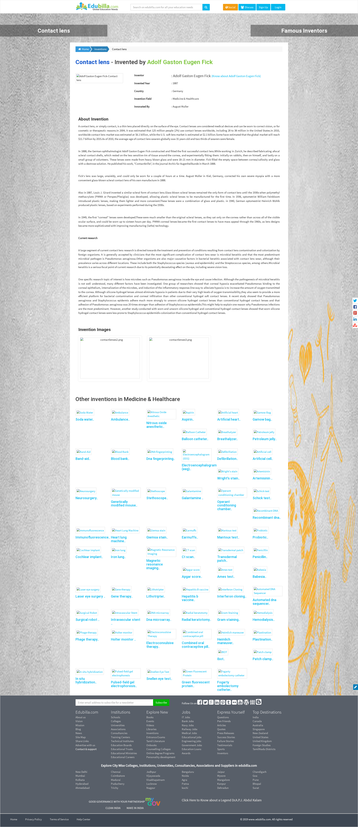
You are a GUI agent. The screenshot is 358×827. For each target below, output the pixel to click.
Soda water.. (85, 419)
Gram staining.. (228, 620)
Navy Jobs (188, 725)
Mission (80, 725)
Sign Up (263, 7)
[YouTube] (240, 703)
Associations (118, 729)
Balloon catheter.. (195, 439)
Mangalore (223, 780)
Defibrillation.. (227, 459)
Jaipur (221, 772)
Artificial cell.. (263, 459)
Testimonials (224, 745)
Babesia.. (259, 577)
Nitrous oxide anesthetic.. (156, 425)
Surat (256, 788)
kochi (185, 788)
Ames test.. (226, 577)
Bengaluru (188, 772)
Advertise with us (85, 745)
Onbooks (151, 745)
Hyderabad (82, 783)
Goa (255, 775)
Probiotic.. (260, 537)
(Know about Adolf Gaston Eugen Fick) (236, 76)
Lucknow (151, 783)
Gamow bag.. (262, 419)
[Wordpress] (246, 703)
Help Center (83, 819)
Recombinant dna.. (267, 517)
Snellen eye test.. (159, 679)
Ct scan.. (188, 557)
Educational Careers (122, 757)
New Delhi (81, 772)
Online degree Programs (160, 753)
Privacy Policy (33, 819)
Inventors (222, 753)
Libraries (151, 729)
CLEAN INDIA (113, 808)
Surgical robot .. (87, 620)
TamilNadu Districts (264, 749)
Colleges (116, 721)
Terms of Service (59, 819)
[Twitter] (205, 703)
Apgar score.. (192, 577)
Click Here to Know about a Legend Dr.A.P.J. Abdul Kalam (222, 800)
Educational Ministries (124, 753)
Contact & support (86, 749)
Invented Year (142, 83)
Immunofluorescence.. (93, 537)
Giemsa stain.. (157, 537)
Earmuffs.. (190, 537)
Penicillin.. (260, 557)
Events (150, 721)
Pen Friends (224, 721)
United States (260, 737)
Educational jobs (191, 737)
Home (13, 819)
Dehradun (223, 788)
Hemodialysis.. (264, 620)
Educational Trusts (122, 749)
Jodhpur (151, 772)
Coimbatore (118, 775)
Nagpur (150, 788)
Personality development (160, 757)
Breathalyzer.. (227, 439)
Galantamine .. (192, 498)
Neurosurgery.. (87, 498)
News (79, 733)
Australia (258, 725)
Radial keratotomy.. (196, 620)
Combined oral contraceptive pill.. (196, 645)
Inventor (139, 75)
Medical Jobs (189, 733)
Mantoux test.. (228, 537)
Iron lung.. (118, 557)
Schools (115, 717)
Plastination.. (262, 639)
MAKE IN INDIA (135, 808)
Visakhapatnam (155, 780)
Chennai (116, 772)
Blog (78, 729)
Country (139, 91)
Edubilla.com (87, 712)
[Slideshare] (252, 703)
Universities (118, 725)
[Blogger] (259, 703)
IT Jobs (186, 717)
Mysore (221, 775)
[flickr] (234, 703)
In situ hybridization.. (86, 680)
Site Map (81, 737)
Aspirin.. (188, 419)
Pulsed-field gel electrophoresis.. (124, 684)
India (256, 717)
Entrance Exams (155, 737)
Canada (257, 721)
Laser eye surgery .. (90, 596)
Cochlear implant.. (89, 557)
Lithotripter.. (155, 596)
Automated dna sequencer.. (264, 602)
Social (231, 7)
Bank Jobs (188, 721)
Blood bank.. (120, 459)
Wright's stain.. (228, 478)
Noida (185, 775)
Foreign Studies (262, 745)
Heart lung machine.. (119, 539)
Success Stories (226, 737)
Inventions (152, 733)
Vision (79, 721)
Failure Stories (225, 741)
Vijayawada (153, 775)
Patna (185, 783)
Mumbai (80, 775)
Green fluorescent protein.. (196, 684)
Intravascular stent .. (125, 621)
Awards (186, 753)
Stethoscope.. (157, 498)
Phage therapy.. (87, 639)
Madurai (116, 780)
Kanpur (221, 783)
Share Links (82, 741)
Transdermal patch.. (227, 559)
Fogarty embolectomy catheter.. (227, 686)
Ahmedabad (83, 788)
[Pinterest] (223, 703)
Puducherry (117, 783)
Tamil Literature (155, 741)
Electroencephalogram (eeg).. (199, 467)
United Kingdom (262, 741)
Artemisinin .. (262, 478)
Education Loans (191, 749)
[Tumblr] (228, 703)
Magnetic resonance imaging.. (154, 564)
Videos (150, 725)
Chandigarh (259, 772)
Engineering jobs (191, 741)
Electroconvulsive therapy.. (160, 645)
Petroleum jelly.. (265, 439)
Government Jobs (192, 745)
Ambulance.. (120, 419)
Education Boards (121, 745)
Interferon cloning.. (231, 596)
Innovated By (142, 106)
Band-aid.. (83, 459)
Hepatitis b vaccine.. (190, 598)
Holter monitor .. (123, 639)
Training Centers (120, 737)
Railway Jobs (189, 729)
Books (149, 717)
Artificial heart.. (229, 419)
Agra (184, 780)
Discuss (248, 7)
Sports (221, 749)
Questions (223, 717)
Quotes (221, 729)
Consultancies (119, 733)
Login (278, 7)
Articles (221, 725)
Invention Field (142, 98)
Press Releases (225, 733)
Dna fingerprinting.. (160, 459)
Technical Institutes (122, 741)
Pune (256, 780)
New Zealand (260, 733)
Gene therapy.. (122, 596)
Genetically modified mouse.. (124, 503)
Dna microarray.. (158, 620)
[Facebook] (199, 703)
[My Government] (152, 801)
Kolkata (80, 780)
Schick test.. (262, 498)
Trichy (114, 788)
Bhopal (257, 783)
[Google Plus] (211, 703)
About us (81, 717)
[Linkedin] (217, 703)
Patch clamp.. (263, 659)
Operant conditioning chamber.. (226, 505)
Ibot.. (221, 659)
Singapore (259, 729)
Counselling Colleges (158, 749)
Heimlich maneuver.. (225, 641)
